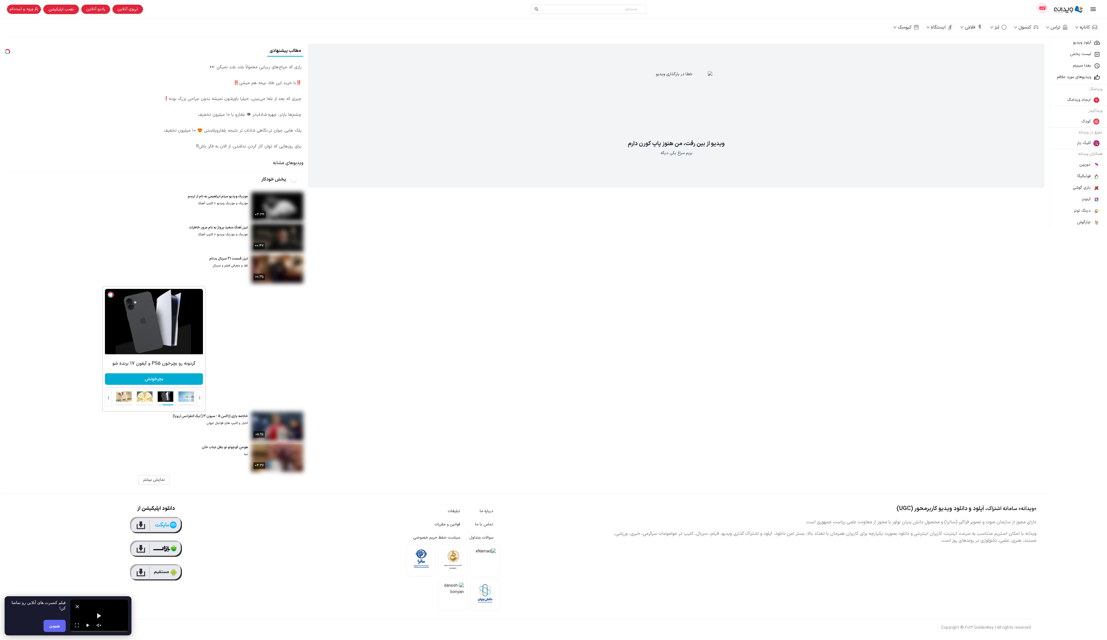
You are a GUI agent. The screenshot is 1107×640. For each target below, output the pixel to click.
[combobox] (590, 9)
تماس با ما (484, 524)
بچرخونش (134, 379)
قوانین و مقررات (447, 524)
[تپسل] (189, 295)
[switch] (297, 179)
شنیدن (54, 625)
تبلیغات (454, 511)
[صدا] (99, 625)
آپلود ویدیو (1082, 42)
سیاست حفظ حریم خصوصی (436, 538)
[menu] (1078, 132)
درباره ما (486, 511)
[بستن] (77, 606)
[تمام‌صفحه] (77, 625)
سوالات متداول (481, 538)
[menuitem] (1078, 42)
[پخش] (88, 625)
